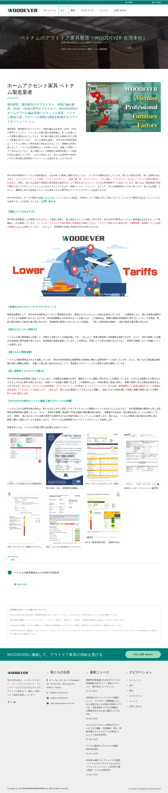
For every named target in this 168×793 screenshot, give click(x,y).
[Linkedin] (14, 702)
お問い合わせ (120, 10)
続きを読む (22, 584)
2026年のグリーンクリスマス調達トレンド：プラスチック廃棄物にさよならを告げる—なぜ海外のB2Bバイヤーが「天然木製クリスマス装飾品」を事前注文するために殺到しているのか (103, 705)
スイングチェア (86, 630)
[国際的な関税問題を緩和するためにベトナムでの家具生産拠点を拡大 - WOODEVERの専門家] (84, 267)
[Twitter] (11, 702)
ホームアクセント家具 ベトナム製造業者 (90, 49)
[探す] (126, 2)
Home (63, 49)
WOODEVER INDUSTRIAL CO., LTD (37, 789)
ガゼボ (138, 630)
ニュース (103, 10)
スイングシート (62, 630)
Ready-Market (155, 789)
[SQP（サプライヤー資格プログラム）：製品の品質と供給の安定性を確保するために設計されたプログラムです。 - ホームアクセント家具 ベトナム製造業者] (26, 518)
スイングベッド (74, 630)
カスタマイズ (87, 10)
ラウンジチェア (129, 630)
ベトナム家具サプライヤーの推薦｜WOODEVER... (103, 747)
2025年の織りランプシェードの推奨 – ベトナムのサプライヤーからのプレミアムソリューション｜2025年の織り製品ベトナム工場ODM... (103, 765)
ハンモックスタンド (40, 630)
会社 (62, 10)
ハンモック (52, 630)
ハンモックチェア (117, 630)
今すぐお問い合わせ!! (143, 654)
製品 (73, 10)
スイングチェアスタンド (101, 630)
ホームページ (50, 10)
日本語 (158, 2)
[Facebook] (8, 702)
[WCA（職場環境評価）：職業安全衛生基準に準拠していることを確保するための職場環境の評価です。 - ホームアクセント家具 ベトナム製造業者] (103, 516)
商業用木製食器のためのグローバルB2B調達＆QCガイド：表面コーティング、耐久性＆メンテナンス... (103, 683)
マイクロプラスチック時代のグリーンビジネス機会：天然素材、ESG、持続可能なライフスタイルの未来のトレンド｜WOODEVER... (103, 729)
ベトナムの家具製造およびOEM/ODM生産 (36, 572)
